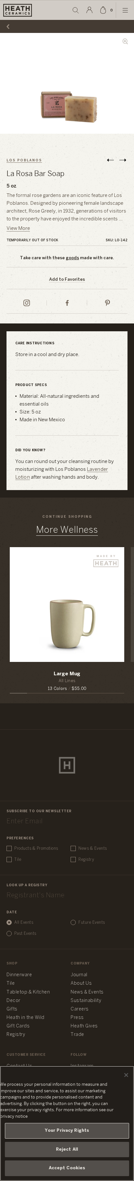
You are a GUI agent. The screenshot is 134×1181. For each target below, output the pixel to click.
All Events (23, 922)
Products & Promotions (36, 848)
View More (18, 228)
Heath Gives (84, 1026)
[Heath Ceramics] (67, 765)
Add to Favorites (67, 279)
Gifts (12, 1009)
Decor (13, 1001)
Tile (17, 859)
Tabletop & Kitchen (28, 992)
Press (77, 1018)
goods (72, 258)
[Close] (126, 1075)
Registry (86, 859)
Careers (80, 1009)
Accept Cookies (67, 1168)
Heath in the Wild (26, 1018)
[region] (67, 1123)
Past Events (25, 933)
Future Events (91, 922)
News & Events (92, 848)
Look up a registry (27, 885)
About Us (81, 983)
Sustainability (86, 1001)
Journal (79, 975)
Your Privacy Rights (67, 1131)
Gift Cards (18, 1026)
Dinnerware (19, 975)
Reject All (67, 1149)
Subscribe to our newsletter (39, 811)
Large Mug (67, 674)
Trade (77, 1035)
